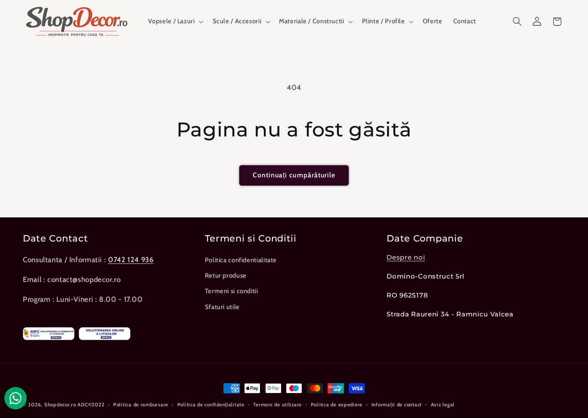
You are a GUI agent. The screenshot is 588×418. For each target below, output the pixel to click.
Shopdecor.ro (60, 405)
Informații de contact (396, 405)
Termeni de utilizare (277, 405)
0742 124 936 (131, 259)
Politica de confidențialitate (210, 405)
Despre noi (406, 257)
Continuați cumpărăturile (294, 175)
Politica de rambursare (140, 405)
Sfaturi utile (222, 307)
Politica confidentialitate (241, 260)
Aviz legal (443, 405)
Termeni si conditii (231, 291)
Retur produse (226, 275)
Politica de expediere (336, 405)
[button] (175, 21)
